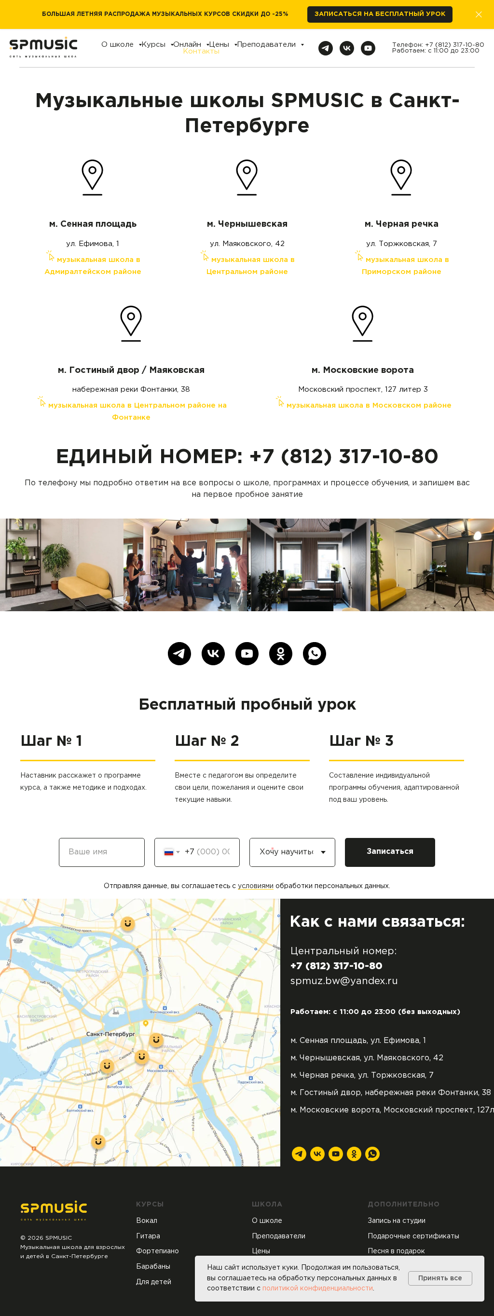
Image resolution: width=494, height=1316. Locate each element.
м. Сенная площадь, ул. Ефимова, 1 (358, 1040)
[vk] (347, 48)
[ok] (280, 653)
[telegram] (325, 48)
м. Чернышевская (247, 224)
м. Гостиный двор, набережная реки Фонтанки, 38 (390, 1093)
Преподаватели (267, 44)
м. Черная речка (402, 224)
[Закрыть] (478, 14)
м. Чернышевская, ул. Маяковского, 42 (366, 1058)
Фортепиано (157, 1251)
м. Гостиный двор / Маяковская (131, 370)
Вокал (146, 1221)
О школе (118, 44)
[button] (380, 14)
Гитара (148, 1236)
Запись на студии (396, 1221)
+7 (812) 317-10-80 (454, 45)
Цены (220, 44)
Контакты (201, 51)
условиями (256, 886)
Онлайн (188, 44)
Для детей (153, 1282)
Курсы (154, 44)
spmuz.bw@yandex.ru (344, 981)
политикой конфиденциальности (317, 1288)
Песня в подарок (396, 1251)
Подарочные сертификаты (413, 1236)
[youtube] (368, 48)
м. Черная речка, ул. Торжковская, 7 (362, 1075)
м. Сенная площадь (93, 224)
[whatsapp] (314, 653)
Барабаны (153, 1267)
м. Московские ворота (363, 370)
